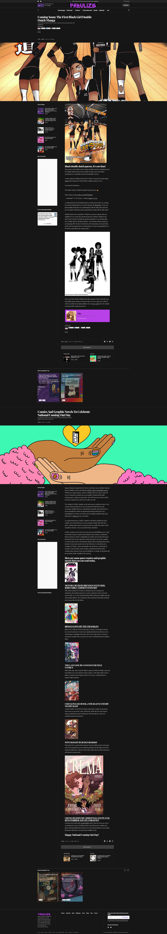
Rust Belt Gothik (61, 932)
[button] (126, 1)
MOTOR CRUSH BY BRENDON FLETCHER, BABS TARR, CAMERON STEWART (85, 586)
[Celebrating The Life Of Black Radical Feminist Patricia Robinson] (100, 857)
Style (73, 913)
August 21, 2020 (92, 198)
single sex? (76, 516)
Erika (79, 313)
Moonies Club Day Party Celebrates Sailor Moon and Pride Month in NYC (50, 119)
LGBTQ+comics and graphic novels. (97, 490)
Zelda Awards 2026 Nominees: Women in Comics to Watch (83, 1)
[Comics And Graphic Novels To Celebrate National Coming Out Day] (100, 357)
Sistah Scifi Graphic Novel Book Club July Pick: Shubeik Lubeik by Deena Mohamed (51, 110)
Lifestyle (49, 932)
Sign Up (49, 5)
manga (67, 181)
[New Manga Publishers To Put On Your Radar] (41, 149)
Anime (63, 913)
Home (95, 913)
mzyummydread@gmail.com (82, 315)
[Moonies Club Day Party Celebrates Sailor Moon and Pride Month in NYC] (41, 121)
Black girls (98, 205)
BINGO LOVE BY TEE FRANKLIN (82, 626)
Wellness (78, 913)
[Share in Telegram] (110, 341)
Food (83, 913)
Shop (46, 140)
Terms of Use (126, 920)
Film (91, 913)
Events (70, 1)
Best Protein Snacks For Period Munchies (50, 138)
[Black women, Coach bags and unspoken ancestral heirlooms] (72, 887)
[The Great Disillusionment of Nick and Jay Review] (48, 887)
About (66, 932)
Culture (42, 39)
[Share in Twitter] (107, 341)
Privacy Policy (119, 920)
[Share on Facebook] (104, 341)
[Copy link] (112, 341)
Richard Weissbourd (42, 219)
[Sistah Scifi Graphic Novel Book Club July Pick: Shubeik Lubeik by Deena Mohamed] (41, 111)
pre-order (96, 304)
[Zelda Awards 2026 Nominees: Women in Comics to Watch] (41, 130)
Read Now (96, 1)
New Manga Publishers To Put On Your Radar (51, 147)
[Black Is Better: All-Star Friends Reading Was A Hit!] (74, 357)
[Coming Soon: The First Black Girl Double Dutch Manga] (74, 857)
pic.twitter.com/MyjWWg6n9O (84, 195)
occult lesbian (85, 823)
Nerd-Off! (68, 899)
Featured (42, 932)
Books (39, 39)
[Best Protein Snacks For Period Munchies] (41, 140)
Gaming (68, 913)
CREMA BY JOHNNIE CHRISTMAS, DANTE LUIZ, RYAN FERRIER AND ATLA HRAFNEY (87, 819)
